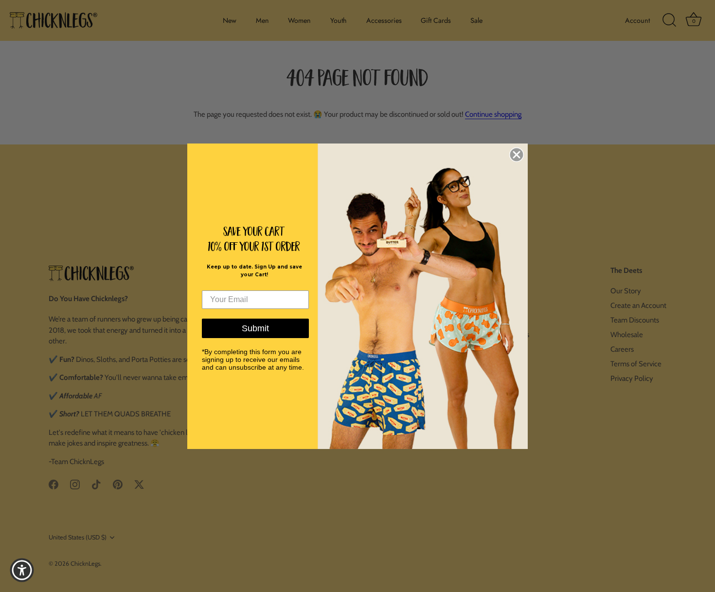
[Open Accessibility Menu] (22, 570)
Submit (255, 328)
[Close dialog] (516, 154)
